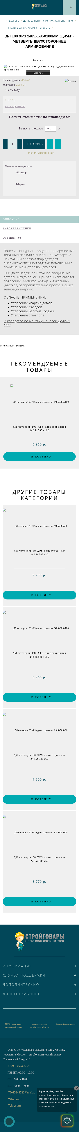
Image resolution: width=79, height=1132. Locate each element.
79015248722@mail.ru (21, 1092)
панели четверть (15, 345)
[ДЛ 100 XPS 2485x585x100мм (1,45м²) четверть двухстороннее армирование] (39, 68)
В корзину (35, 144)
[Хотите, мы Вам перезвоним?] (9, 1121)
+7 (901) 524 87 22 (19, 1065)
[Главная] (3, 20)
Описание (11, 219)
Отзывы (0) (12, 237)
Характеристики (17, 228)
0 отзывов (38, 60)
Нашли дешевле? (15, 106)
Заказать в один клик (41, 153)
